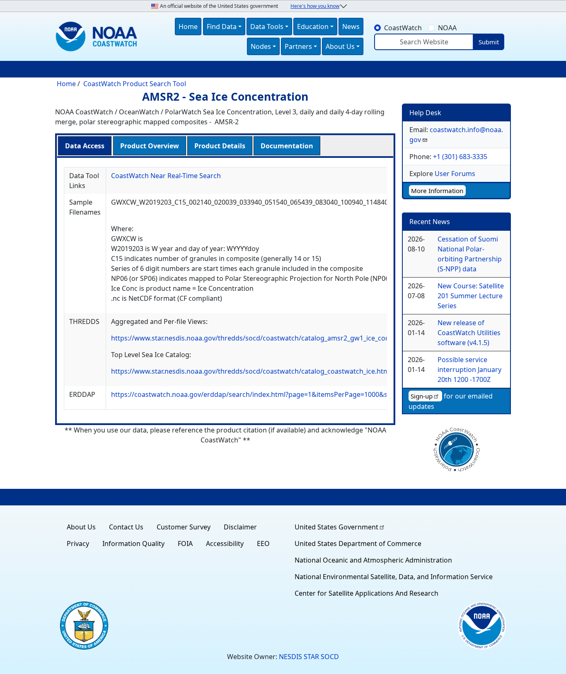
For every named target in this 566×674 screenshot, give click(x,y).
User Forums (455, 173)
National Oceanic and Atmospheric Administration (373, 560)
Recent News (429, 221)
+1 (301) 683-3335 (460, 156)
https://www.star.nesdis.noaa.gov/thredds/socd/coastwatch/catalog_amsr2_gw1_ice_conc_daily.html (268, 338)
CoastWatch (403, 27)
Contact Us (126, 526)
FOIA (185, 543)
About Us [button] (340, 46)
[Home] (98, 36)
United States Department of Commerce (358, 543)
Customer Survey (183, 526)
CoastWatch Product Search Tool (134, 83)
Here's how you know (314, 6)
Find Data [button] (222, 26)
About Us (81, 526)
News (351, 26)
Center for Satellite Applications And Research (366, 593)
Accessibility (225, 543)
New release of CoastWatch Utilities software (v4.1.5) (469, 332)
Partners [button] (298, 46)
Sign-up (422, 396)
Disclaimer (240, 526)
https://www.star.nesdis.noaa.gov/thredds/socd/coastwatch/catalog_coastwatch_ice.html (251, 371)
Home (188, 26)
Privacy (78, 543)
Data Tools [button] (266, 26)
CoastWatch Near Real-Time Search (166, 175)
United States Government (336, 526)
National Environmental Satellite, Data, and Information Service (394, 576)
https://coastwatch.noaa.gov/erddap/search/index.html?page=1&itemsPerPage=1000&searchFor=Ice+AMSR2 (282, 394)
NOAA (447, 27)
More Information (437, 190)
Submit (489, 42)
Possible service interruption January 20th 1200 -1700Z (469, 369)
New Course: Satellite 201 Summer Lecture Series (471, 295)
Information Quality (133, 543)
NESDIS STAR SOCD (309, 656)
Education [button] (313, 26)
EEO (263, 543)
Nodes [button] (261, 46)
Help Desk (425, 112)
